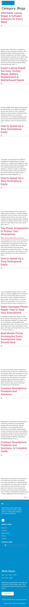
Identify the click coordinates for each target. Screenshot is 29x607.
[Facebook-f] (3, 520)
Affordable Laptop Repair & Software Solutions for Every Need (12, 17)
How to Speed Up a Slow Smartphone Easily (12, 129)
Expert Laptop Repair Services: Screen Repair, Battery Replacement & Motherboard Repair (13, 74)
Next (26, 497)
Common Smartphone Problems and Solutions (14, 391)
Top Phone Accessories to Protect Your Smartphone (14, 231)
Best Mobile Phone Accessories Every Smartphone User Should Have (12, 338)
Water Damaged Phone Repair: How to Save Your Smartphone (14, 309)
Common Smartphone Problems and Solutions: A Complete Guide (14, 447)
